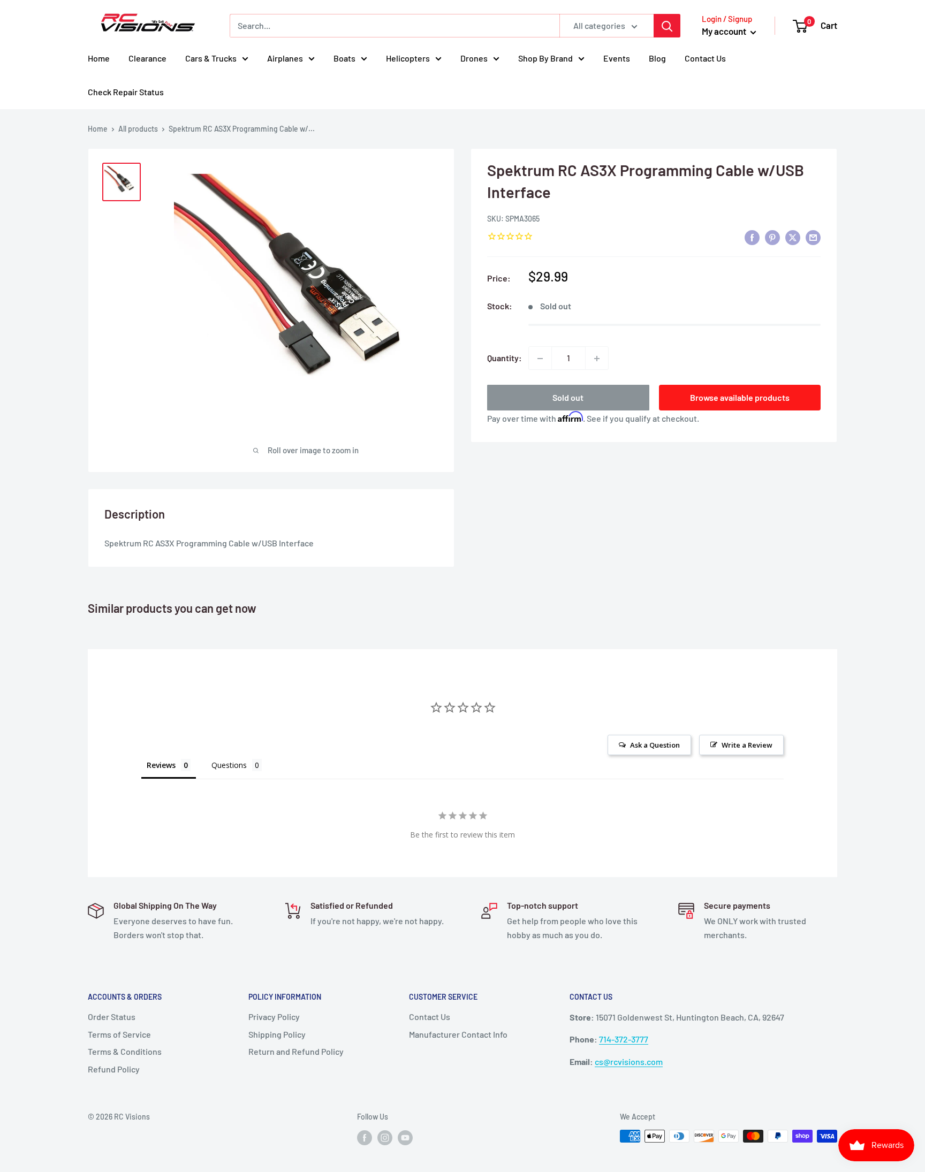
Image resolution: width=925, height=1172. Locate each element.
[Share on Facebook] (752, 237)
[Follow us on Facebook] (364, 1137)
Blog (657, 58)
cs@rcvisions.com (629, 1061)
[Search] (667, 25)
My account (725, 31)
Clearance (147, 58)
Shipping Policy (277, 1034)
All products (138, 128)
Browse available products (740, 398)
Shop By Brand (545, 58)
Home (99, 58)
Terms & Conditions (125, 1051)
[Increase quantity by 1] (597, 358)
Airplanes (285, 58)
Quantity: (504, 358)
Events (616, 58)
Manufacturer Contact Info (458, 1034)
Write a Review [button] (747, 745)
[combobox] (394, 25)
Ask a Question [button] (655, 745)
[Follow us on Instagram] (384, 1137)
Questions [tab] (229, 765)
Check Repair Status (126, 92)
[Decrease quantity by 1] (540, 358)
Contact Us (705, 58)
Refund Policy (114, 1069)
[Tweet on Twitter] (792, 237)
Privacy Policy (274, 1016)
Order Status (111, 1016)
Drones (474, 58)
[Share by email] (813, 237)
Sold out (567, 398)
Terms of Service (119, 1034)
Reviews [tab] (161, 765)
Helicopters (408, 58)
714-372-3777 (623, 1039)
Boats (344, 58)
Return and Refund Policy (296, 1051)
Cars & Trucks (211, 58)
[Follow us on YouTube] (405, 1137)
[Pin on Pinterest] (772, 237)
